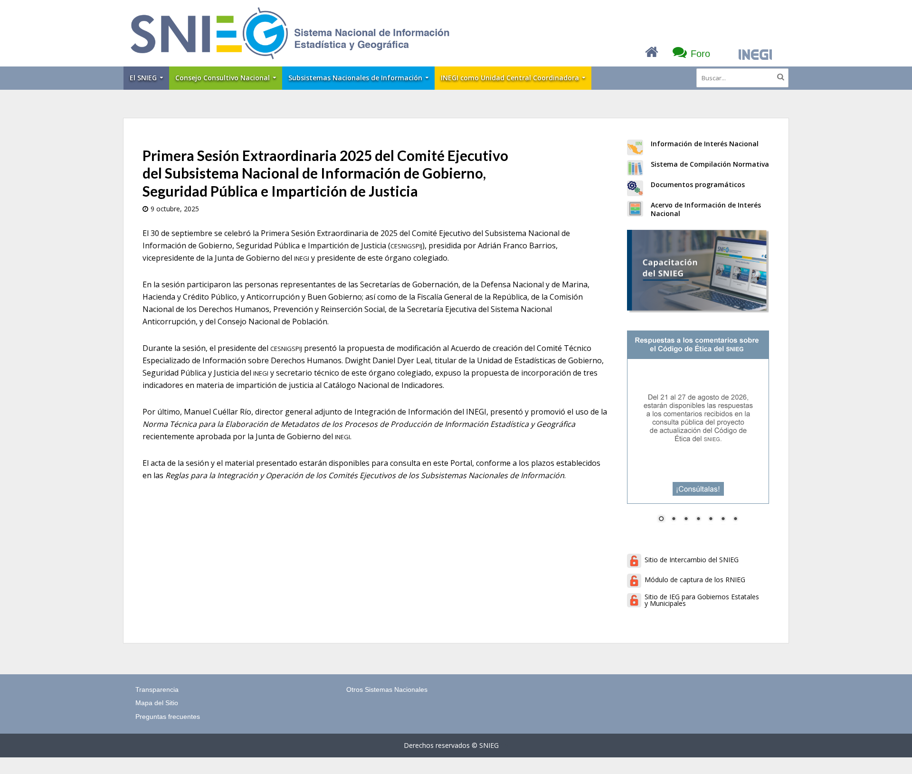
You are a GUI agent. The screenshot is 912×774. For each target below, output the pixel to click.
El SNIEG (143, 77)
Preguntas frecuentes (167, 716)
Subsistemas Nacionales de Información (355, 77)
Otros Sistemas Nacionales (387, 689)
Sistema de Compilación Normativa (710, 164)
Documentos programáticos (698, 184)
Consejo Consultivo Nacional (222, 77)
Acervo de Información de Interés (706, 204)
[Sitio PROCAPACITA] (698, 271)
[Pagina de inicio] (651, 54)
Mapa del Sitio (156, 703)
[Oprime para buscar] (780, 76)
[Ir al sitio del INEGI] (755, 55)
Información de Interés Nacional (705, 143)
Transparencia (157, 689)
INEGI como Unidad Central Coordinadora (510, 77)
